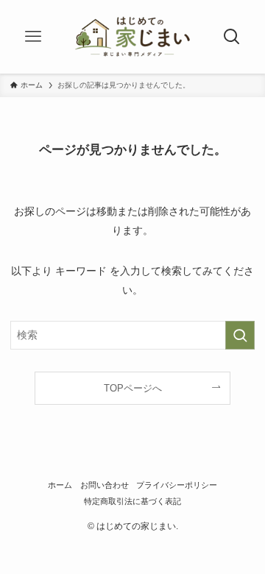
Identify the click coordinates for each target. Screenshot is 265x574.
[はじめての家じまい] (132, 37)
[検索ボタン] (231, 37)
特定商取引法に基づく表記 (132, 501)
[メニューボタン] (33, 37)
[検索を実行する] (240, 335)
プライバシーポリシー (176, 485)
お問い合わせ (104, 485)
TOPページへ (133, 388)
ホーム (60, 485)
